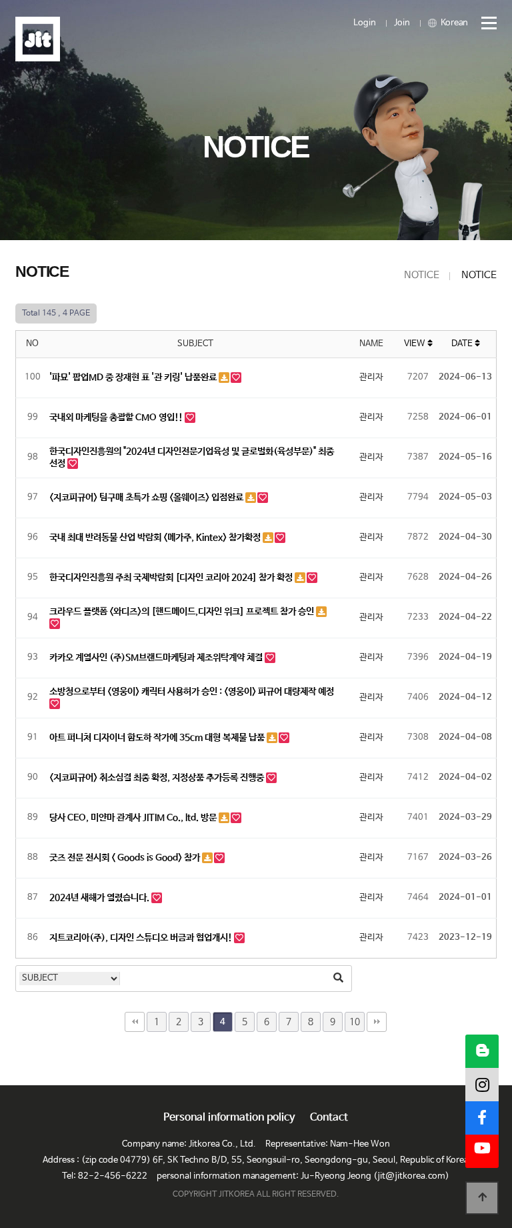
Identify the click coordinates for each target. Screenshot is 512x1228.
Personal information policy (229, 1118)
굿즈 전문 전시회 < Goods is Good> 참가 (125, 857)
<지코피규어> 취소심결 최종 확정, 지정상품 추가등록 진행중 (157, 777)
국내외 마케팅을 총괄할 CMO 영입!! (117, 417)
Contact (329, 1118)
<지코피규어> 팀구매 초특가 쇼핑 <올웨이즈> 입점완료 (147, 497)
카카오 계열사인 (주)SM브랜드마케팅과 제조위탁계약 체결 (157, 657)
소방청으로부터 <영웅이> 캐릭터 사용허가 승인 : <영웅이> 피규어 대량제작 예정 (191, 691)
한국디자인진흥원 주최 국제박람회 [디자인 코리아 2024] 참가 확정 (172, 577)
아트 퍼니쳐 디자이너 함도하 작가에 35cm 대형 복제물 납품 (158, 737)
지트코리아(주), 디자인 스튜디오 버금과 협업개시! (141, 938)
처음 (135, 1022)
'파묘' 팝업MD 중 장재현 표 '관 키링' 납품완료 (134, 377)
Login (364, 23)
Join (402, 23)
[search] (338, 978)
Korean (453, 23)
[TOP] (482, 1198)
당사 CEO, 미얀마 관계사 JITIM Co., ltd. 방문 (134, 817)
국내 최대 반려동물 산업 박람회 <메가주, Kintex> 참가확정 (156, 537)
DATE (463, 344)
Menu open (483, 23)
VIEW (415, 344)
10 (354, 1022)
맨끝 (377, 1022)
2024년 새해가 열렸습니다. (100, 897)
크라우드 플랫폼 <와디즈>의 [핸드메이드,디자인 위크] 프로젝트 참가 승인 (182, 611)
